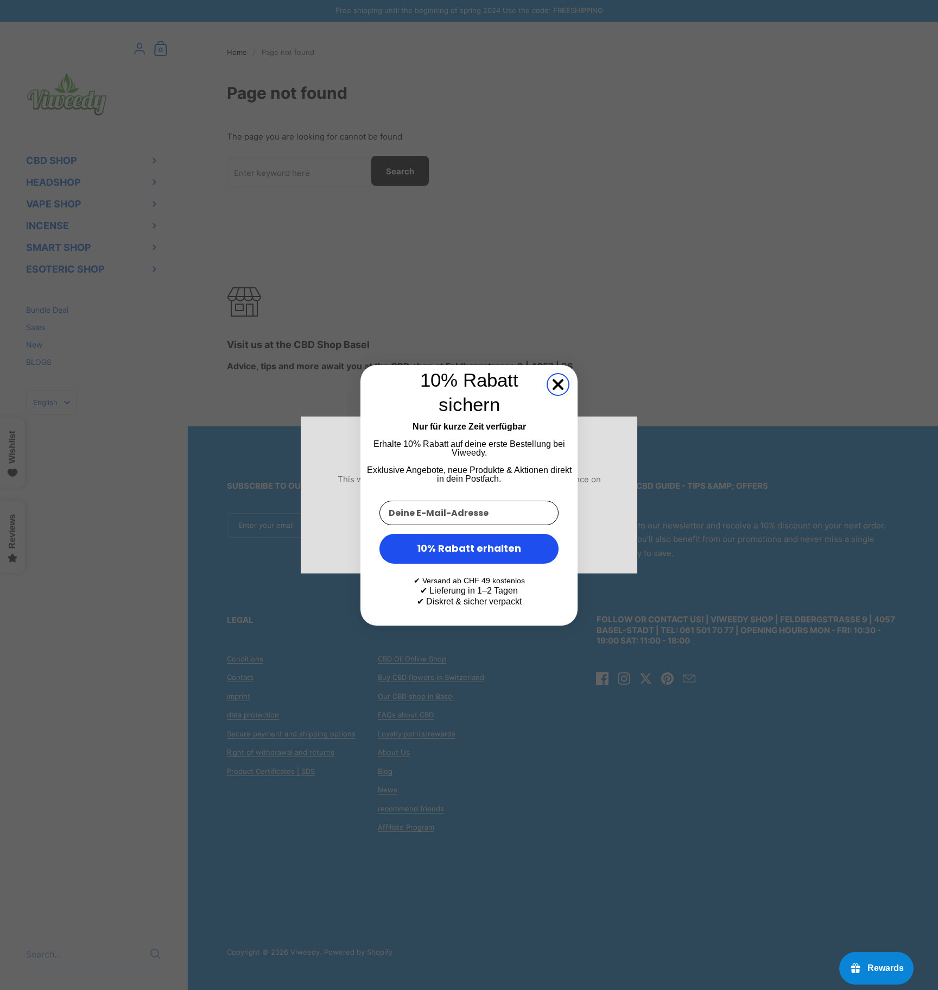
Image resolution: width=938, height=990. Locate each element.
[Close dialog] (558, 384)
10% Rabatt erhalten (469, 548)
